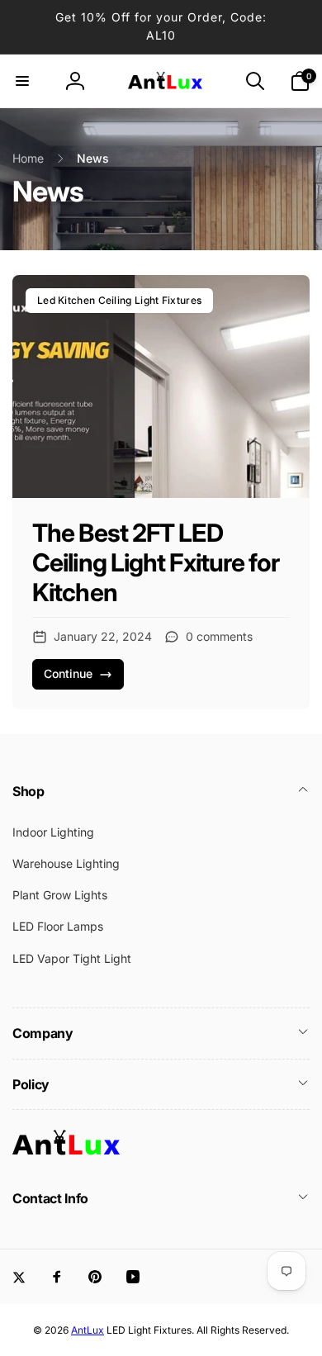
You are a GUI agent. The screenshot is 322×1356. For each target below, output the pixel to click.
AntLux (87, 1330)
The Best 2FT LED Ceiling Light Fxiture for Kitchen (156, 562)
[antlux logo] (66, 1153)
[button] (22, 81)
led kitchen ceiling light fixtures (119, 300)
